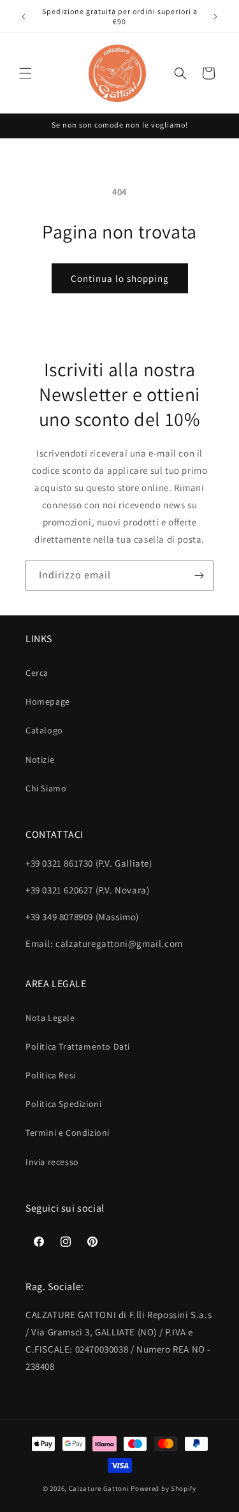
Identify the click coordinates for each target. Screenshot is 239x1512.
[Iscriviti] (199, 576)
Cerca (36, 673)
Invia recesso (52, 1162)
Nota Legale (50, 1018)
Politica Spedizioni (63, 1104)
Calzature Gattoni (99, 1488)
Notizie (39, 759)
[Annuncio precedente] (24, 17)
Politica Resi (50, 1075)
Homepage (47, 701)
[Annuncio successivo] (215, 17)
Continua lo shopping (120, 278)
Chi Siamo (45, 788)
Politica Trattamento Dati (77, 1046)
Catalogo (44, 730)
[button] (25, 73)
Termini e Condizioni (67, 1132)
